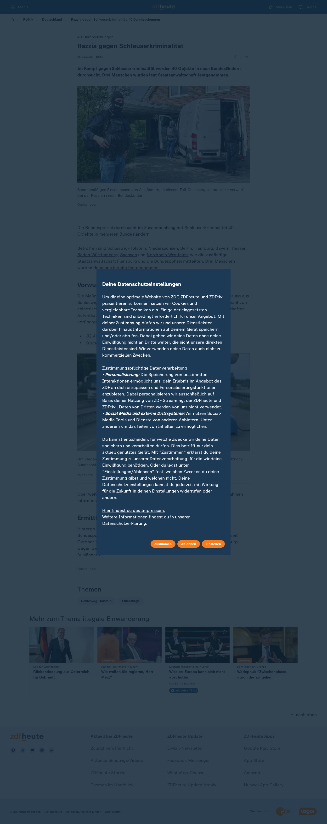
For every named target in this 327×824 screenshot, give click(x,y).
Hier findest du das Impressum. (133, 510)
